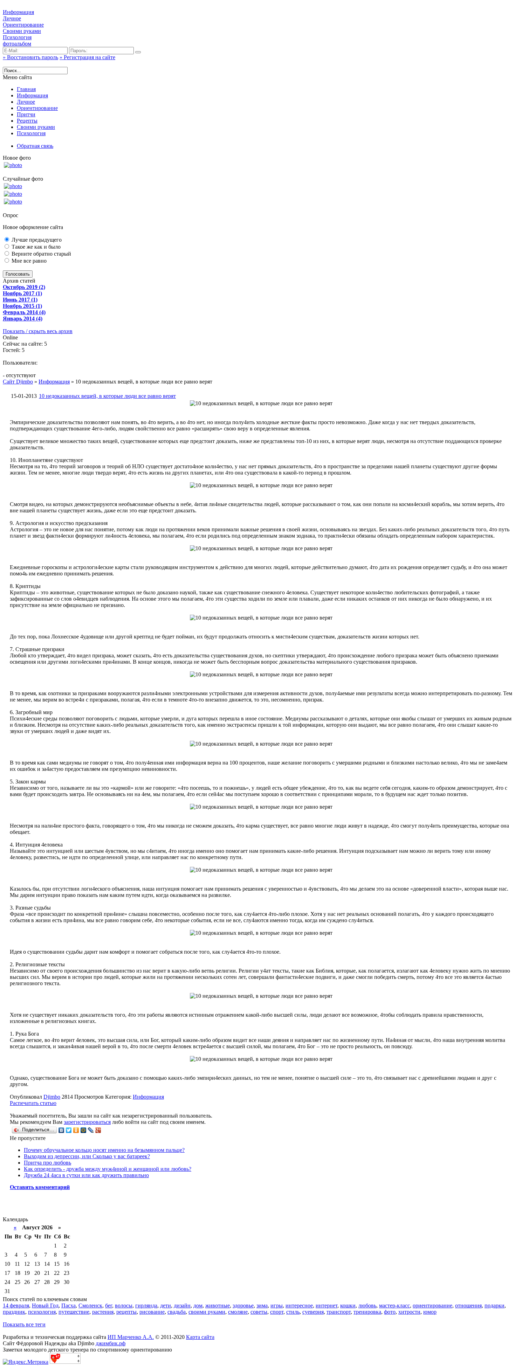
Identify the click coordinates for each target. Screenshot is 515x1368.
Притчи (26, 114)
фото (390, 1312)
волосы (123, 1305)
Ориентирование (23, 25)
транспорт (339, 1312)
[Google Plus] (98, 1130)
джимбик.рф (110, 1343)
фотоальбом (17, 44)
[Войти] (138, 52)
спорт (276, 1312)
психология (42, 1312)
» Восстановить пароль (30, 57)
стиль (293, 1312)
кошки (348, 1305)
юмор (430, 1312)
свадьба (176, 1312)
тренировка (367, 1312)
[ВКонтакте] (61, 1130)
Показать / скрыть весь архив (38, 331)
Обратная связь (35, 146)
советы (258, 1312)
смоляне (238, 1312)
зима (262, 1305)
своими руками (206, 1312)
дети (165, 1305)
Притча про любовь (47, 1163)
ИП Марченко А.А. (131, 1337)
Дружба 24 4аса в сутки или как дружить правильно (86, 1175)
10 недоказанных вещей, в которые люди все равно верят (107, 396)
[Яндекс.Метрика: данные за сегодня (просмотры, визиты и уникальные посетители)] (25, 1362)
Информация (18, 12)
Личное (12, 18)
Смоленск (90, 1305)
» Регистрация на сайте (87, 57)
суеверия (313, 1312)
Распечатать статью (33, 1103)
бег (108, 1305)
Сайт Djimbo (18, 382)
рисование (152, 1312)
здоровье (243, 1305)
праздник (14, 1312)
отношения (468, 1305)
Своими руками (22, 31)
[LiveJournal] (91, 1130)
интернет (326, 1305)
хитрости (409, 1312)
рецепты (126, 1312)
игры (276, 1305)
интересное (299, 1305)
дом (197, 1305)
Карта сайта (200, 1337)
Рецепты (27, 121)
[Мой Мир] (83, 1130)
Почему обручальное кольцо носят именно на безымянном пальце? (104, 1150)
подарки (494, 1305)
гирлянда (146, 1305)
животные (217, 1305)
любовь (367, 1305)
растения (103, 1312)
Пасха (68, 1305)
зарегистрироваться (87, 1122)
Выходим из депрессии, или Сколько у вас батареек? (87, 1156)
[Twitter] (69, 1130)
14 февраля (16, 1305)
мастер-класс (394, 1305)
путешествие (74, 1312)
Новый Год (45, 1305)
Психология (17, 37)
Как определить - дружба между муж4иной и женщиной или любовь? (107, 1169)
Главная (26, 89)
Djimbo (51, 1097)
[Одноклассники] (76, 1130)
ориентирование (432, 1305)
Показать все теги (24, 1324)
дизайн (182, 1305)
